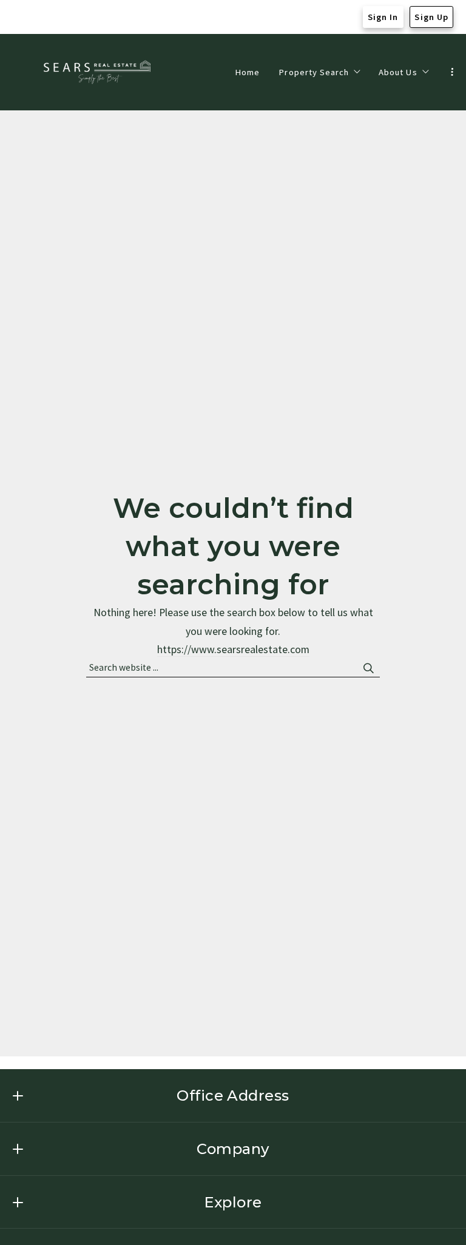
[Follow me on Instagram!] (43, 17)
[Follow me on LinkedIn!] (66, 17)
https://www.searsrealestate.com (233, 649)
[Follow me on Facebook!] (19, 17)
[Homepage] (98, 72)
